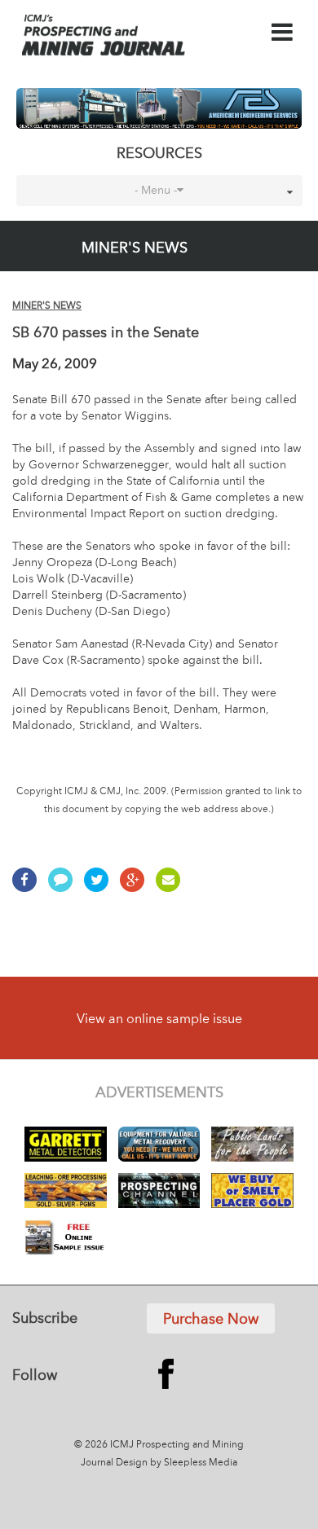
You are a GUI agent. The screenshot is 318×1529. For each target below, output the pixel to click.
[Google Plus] (136, 888)
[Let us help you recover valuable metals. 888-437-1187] (159, 108)
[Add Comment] (64, 888)
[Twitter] (100, 888)
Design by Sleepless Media (176, 1463)
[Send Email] (172, 888)
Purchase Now (210, 1319)
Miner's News (47, 306)
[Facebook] (28, 888)
